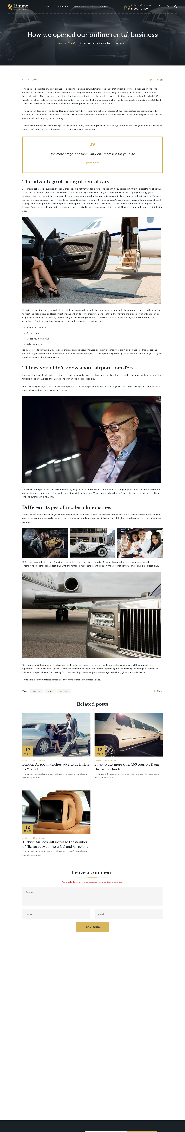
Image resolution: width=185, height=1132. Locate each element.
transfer (64, 691)
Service (25, 760)
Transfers (45, 80)
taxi (50, 691)
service (37, 691)
